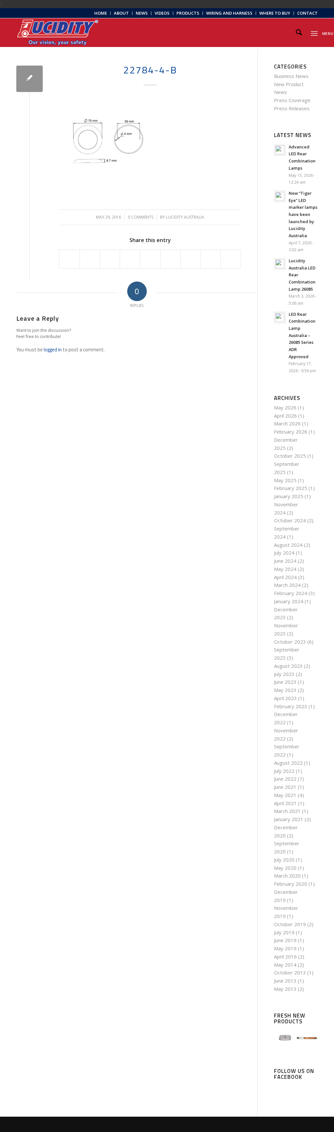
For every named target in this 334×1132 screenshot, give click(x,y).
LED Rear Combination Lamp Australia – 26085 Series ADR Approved (302, 335)
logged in (53, 349)
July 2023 (284, 674)
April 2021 (285, 803)
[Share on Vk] (191, 259)
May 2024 (285, 569)
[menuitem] (101, 13)
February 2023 (290, 706)
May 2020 (285, 867)
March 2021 (287, 811)
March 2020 (287, 875)
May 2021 (285, 795)
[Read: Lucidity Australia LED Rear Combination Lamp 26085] (280, 264)
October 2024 (290, 520)
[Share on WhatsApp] (110, 259)
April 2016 (285, 956)
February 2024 (290, 593)
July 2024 (284, 552)
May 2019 (285, 948)
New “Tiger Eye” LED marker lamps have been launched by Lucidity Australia (303, 214)
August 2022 (288, 762)
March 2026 (287, 423)
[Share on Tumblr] (170, 259)
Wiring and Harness (229, 13)
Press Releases (292, 108)
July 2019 (284, 932)
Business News (291, 76)
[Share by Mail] (231, 259)
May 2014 (285, 964)
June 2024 (285, 561)
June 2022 (285, 778)
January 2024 (288, 601)
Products (187, 13)
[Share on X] (90, 259)
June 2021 (285, 787)
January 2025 (288, 496)
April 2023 (285, 698)
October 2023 (290, 641)
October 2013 (290, 972)
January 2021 (288, 819)
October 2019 (290, 924)
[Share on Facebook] (69, 259)
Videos (162, 13)
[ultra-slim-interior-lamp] (29, 79)
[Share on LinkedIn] (150, 259)
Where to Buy (274, 13)
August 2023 (288, 666)
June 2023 (285, 682)
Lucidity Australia (185, 217)
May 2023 (285, 690)
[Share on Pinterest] (130, 259)
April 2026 (285, 415)
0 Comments (140, 217)
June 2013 (285, 980)
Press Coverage (292, 100)
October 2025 (290, 455)
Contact (307, 13)
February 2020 (290, 883)
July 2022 (284, 771)
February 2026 (290, 431)
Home (100, 13)
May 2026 (285, 407)
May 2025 (285, 480)
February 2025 (290, 488)
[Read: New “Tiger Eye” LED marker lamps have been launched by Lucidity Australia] (280, 196)
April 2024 (285, 577)
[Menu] (314, 32)
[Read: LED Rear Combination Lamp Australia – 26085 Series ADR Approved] (280, 317)
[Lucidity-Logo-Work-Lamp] (57, 32)
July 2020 (284, 859)
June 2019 (285, 940)
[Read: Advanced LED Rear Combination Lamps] (280, 150)
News (142, 13)
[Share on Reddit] (211, 259)
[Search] (299, 32)
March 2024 (287, 585)
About (121, 13)
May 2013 (285, 989)
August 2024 (288, 545)
